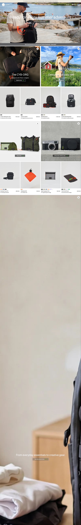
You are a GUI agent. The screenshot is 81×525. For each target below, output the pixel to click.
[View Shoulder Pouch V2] (10, 175)
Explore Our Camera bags (39, 21)
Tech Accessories (39, 4)
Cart (78, 4)
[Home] (6, 4)
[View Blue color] (3, 189)
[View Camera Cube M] (30, 100)
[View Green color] (44, 115)
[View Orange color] (1, 189)
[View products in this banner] (38, 49)
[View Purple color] (51, 189)
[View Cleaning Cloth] (30, 175)
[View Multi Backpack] (51, 100)
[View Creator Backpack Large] (10, 100)
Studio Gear (46, 4)
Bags (33, 4)
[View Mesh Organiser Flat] (51, 175)
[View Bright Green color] (69, 189)
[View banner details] (20, 66)
